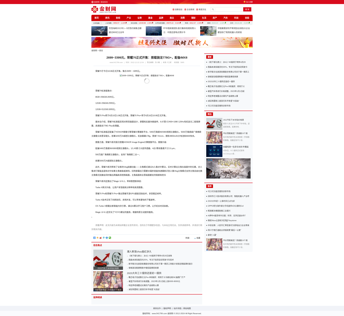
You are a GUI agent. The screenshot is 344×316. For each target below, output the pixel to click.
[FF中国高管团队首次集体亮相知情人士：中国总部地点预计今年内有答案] (154, 31)
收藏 (198, 238)
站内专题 (177, 308)
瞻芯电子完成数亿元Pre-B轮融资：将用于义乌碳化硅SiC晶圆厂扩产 (157, 277)
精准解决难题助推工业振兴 (219, 211)
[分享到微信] (110, 238)
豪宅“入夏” (212, 235)
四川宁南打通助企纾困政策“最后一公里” (224, 230)
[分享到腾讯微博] (104, 238)
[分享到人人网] (107, 238)
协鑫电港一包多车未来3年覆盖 (236, 147)
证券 (139, 18)
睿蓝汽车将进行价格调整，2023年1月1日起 (226, 91)
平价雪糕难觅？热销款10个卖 (235, 133)
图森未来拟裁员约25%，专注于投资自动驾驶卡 (227, 67)
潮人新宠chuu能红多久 (139, 251)
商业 (172, 18)
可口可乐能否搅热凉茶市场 (219, 106)
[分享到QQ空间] (97, 238)
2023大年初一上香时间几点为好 (221, 201)
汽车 (225, 18)
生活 (204, 18)
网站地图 (187, 308)
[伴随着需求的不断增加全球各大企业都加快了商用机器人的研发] (208, 31)
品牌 (161, 18)
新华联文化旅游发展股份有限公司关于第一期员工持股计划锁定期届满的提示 (161, 264)
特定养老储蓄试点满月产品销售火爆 (144, 285)
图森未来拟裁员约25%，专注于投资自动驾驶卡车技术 (151, 260)
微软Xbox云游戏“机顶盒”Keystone (222, 220)
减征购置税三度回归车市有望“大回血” (144, 289)
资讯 (107, 18)
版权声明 (167, 308)
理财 (193, 18)
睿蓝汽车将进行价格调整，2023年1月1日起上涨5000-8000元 (154, 281)
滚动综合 (104, 2)
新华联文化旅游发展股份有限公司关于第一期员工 (228, 72)
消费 (182, 18)
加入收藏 (249, 2)
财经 (118, 18)
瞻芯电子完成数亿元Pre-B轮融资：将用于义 (226, 86)
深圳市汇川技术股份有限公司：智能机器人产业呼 (228, 196)
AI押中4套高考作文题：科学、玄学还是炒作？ (227, 215)
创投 (247, 18)
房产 (215, 18)
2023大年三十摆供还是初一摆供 (144, 273)
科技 (236, 18)
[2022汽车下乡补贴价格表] (214, 124)
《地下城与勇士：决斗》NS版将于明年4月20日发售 (150, 256)
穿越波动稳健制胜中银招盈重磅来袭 (144, 268)
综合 (101, 50)
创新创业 (178, 9)
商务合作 (157, 308)
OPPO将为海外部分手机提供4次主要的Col (225, 206)
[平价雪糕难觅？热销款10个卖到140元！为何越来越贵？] (214, 137)
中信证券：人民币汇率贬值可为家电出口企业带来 (228, 225)
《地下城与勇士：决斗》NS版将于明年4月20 (227, 62)
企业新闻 (190, 9)
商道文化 (202, 9)
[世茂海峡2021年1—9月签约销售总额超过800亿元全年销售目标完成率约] (99, 31)
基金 (150, 18)
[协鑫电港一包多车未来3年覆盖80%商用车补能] (214, 151)
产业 (129, 18)
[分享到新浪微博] (101, 238)
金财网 (96, 2)
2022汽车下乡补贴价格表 (108, 268)
